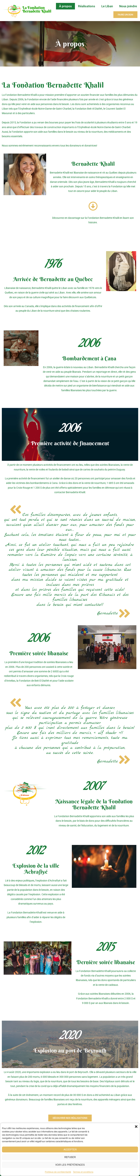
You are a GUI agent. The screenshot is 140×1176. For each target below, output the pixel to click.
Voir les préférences (70, 1164)
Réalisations (86, 6)
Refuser (70, 1157)
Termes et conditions (83, 1171)
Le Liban (107, 6)
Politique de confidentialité (58, 1171)
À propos (65, 6)
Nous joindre (128, 6)
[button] (136, 1126)
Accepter (70, 1149)
